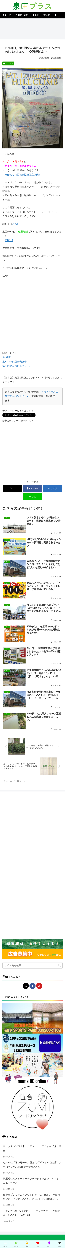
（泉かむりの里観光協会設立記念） (21, 174)
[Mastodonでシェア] (25, 938)
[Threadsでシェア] (25, 946)
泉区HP (9, 240)
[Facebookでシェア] (11, 946)
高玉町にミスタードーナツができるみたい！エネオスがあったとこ (32, 1180)
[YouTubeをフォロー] (39, 986)
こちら (15, 224)
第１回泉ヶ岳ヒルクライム (16, 366)
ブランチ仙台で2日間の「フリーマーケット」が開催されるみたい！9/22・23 (31, 1212)
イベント (9, 63)
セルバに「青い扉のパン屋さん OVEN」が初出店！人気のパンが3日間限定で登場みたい (32, 1164)
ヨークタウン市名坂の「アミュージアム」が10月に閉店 (32, 1148)
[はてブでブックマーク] (54, 946)
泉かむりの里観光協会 (14, 361)
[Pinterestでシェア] (25, 954)
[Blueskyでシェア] (40, 938)
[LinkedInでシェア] (40, 954)
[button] (59, 965)
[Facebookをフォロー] (32, 986)
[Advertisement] (32, 28)
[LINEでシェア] (11, 954)
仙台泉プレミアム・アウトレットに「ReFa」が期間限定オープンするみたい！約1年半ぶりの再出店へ (31, 1196)
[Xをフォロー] (26, 986)
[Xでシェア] (11, 938)
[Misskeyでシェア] (54, 938)
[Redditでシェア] (40, 946)
